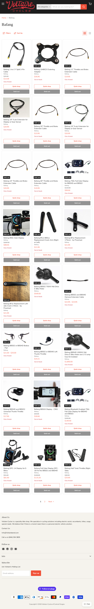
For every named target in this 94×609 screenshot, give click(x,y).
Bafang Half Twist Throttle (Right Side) (77, 469)
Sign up (36, 573)
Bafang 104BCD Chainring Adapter (44, 70)
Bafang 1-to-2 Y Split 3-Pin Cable (14, 70)
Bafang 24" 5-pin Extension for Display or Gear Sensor (77, 127)
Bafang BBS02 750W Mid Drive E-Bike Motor (46, 287)
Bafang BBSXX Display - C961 (46, 409)
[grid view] (84, 33)
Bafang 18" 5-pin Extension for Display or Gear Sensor (16, 120)
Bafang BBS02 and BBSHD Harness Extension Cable (75, 296)
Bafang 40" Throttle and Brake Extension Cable (46, 182)
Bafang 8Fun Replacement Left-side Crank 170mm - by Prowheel (16, 306)
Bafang (6, 74)
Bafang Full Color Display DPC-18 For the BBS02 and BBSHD (46, 469)
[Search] (84, 6)
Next (50, 501)
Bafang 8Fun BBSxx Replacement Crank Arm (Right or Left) (46, 240)
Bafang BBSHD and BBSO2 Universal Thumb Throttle (14, 410)
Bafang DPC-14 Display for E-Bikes (15, 469)
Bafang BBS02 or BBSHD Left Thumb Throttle (45, 353)
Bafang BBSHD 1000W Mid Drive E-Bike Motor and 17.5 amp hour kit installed (77, 354)
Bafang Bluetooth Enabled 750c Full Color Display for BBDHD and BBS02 (77, 411)
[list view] (89, 33)
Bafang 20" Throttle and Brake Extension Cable (46, 127)
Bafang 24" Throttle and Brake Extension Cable (15, 182)
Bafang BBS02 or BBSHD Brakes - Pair (16, 346)
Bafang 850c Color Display (14, 238)
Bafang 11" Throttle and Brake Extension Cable (76, 70)
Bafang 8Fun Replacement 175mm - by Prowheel (75, 239)
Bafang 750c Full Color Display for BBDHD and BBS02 (76, 182)
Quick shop (16, 86)
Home (4, 18)
